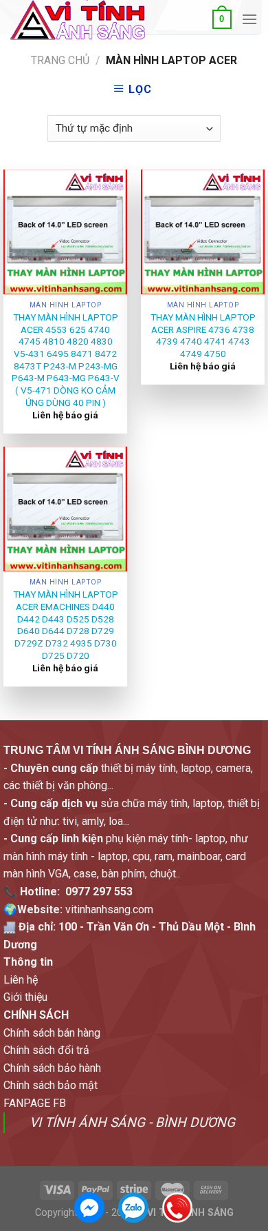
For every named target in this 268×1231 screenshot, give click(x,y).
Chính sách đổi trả (46, 1050)
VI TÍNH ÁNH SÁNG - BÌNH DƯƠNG (132, 1122)
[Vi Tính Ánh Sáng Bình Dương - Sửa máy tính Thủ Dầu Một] (77, 20)
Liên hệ (20, 979)
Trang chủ (60, 60)
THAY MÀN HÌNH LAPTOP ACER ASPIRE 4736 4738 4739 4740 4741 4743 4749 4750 (203, 335)
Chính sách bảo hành (52, 1068)
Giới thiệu (25, 997)
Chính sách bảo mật (50, 1085)
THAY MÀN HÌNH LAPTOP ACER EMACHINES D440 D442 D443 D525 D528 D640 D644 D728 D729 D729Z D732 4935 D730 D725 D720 (65, 624)
